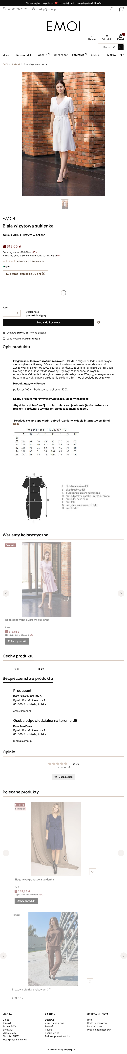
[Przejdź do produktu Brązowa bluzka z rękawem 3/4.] (53, 949)
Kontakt (7, 1023)
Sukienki (16, 64)
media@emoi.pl (22, 740)
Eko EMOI (8, 1029)
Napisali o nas (94, 1026)
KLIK (16, 424)
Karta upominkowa (97, 1023)
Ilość (5, 307)
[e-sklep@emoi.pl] (33, 9)
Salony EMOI (9, 1026)
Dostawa (49, 1019)
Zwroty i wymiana (54, 1023)
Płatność (49, 1026)
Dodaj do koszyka (48, 322)
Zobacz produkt (17, 641)
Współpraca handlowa (15, 1039)
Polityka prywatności (56, 1036)
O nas (6, 1019)
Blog (89, 1019)
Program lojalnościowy (99, 1029)
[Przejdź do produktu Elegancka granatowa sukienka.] (56, 839)
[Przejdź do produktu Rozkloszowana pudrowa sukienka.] (46, 579)
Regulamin (51, 1033)
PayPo (48, 1029)
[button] (121, 47)
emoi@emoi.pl (22, 711)
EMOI (5, 64)
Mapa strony (9, 1033)
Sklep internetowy (59, 1049)
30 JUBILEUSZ (11, 1036)
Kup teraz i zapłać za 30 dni (23, 273)
